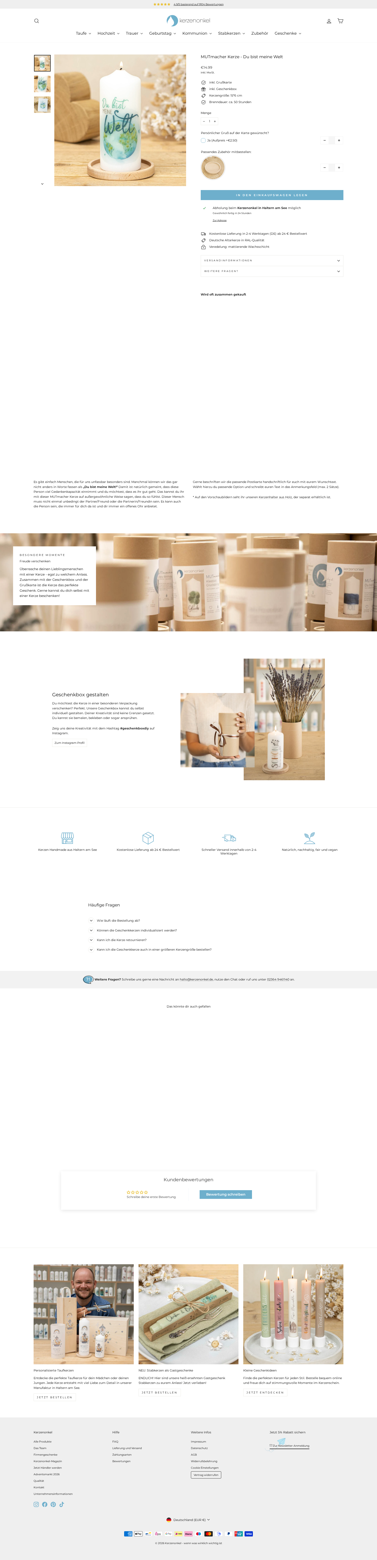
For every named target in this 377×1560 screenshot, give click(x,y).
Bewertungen (121, 1461)
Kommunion (195, 33)
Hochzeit (107, 33)
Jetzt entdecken (265, 1392)
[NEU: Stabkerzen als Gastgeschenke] (189, 1314)
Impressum (198, 1441)
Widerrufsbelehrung (204, 1461)
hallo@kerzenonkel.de (196, 979)
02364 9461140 (278, 979)
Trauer (132, 33)
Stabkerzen (230, 33)
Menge (206, 113)
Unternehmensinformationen (53, 1493)
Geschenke (286, 33)
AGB (194, 1454)
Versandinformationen (228, 260)
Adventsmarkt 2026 (47, 1474)
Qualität (39, 1480)
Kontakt (39, 1487)
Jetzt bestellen (55, 1397)
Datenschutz (199, 1448)
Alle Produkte (42, 1441)
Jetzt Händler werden (48, 1467)
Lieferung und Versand (127, 1448)
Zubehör (259, 33)
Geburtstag (161, 33)
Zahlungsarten (122, 1454)
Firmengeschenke (45, 1454)
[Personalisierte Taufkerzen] (84, 1314)
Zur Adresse (220, 220)
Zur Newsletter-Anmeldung (290, 1445)
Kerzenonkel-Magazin (48, 1461)
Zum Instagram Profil (70, 742)
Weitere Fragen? (221, 271)
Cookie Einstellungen (205, 1467)
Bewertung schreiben (225, 1194)
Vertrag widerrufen (206, 1475)
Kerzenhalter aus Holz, (276, 497)
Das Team (40, 1448)
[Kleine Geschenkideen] (293, 1314)
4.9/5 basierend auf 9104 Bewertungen (199, 4)
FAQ (115, 1441)
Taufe (82, 33)
